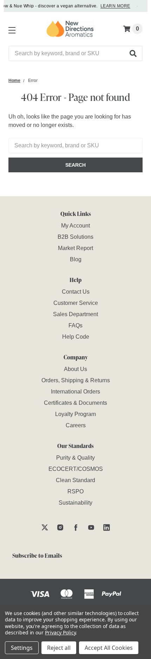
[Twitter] (44, 527)
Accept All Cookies (109, 648)
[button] (133, 53)
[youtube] (91, 527)
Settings (22, 648)
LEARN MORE (114, 6)
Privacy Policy (60, 632)
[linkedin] (106, 527)
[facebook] (75, 527)
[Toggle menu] (10, 28)
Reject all (59, 648)
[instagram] (60, 527)
